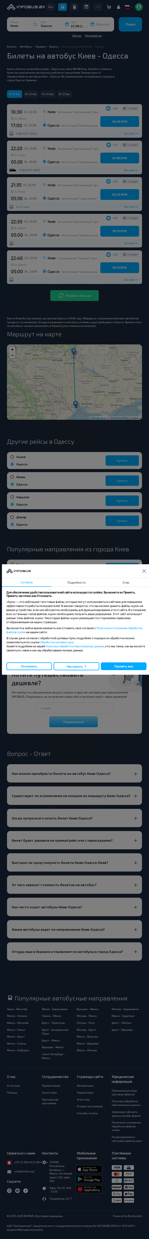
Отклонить (29, 666)
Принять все (123, 666)
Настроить (75, 666)
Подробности (76, 582)
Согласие (27, 582)
